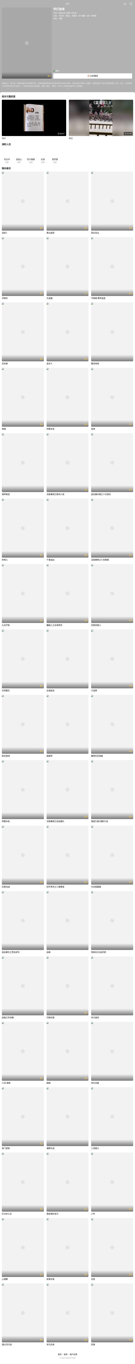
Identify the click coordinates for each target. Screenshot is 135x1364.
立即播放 (94, 76)
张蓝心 (68, 16)
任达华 (61, 16)
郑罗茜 (93, 16)
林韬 (60, 19)
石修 (88, 16)
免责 (66, 1354)
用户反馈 (73, 1354)
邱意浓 (74, 16)
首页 (60, 1354)
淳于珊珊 (81, 16)
